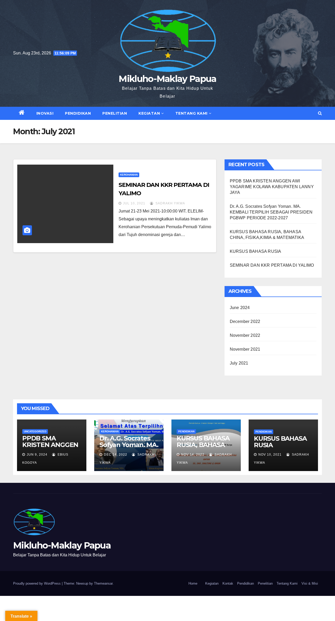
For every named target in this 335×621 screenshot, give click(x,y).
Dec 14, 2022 (115, 454)
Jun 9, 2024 (37, 454)
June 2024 (240, 307)
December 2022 (245, 321)
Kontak (227, 583)
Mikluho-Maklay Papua (167, 78)
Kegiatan (149, 113)
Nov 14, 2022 (192, 454)
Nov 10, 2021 (270, 454)
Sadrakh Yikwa (169, 203)
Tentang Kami (191, 113)
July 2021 (239, 363)
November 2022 (245, 335)
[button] (320, 113)
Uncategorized (35, 431)
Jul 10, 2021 (134, 203)
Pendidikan (78, 113)
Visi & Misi (310, 583)
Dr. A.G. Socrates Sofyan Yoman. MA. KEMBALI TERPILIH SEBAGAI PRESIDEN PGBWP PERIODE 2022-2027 (271, 212)
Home (192, 583)
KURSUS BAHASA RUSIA (255, 251)
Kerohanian (129, 174)
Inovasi (45, 113)
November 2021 (245, 349)
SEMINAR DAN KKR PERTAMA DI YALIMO (272, 265)
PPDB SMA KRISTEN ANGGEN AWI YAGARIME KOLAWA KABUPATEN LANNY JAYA (272, 187)
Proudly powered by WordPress (37, 583)
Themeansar (103, 583)
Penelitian (114, 113)
